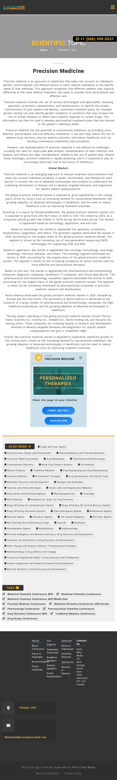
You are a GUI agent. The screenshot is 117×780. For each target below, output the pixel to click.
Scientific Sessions (66, 655)
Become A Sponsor (66, 670)
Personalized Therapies (47, 476)
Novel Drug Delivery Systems (57, 464)
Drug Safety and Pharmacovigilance (26, 493)
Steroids (61, 523)
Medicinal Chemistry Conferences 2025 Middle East (37, 599)
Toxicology (88, 493)
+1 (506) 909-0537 (96, 39)
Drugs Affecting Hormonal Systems (25, 511)
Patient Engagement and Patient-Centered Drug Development (40, 563)
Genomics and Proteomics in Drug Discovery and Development (40, 540)
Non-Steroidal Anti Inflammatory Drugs (27, 523)
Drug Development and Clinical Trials (88, 476)
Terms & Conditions (47, 773)
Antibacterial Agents (100, 511)
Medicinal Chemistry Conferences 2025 (30, 594)
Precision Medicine (16, 476)
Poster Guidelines (36, 668)
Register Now (58, 421)
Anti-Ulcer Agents (102, 517)
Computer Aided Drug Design (22, 459)
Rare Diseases (14, 499)
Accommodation (36, 661)
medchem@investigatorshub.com (25, 737)
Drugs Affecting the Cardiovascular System (30, 505)
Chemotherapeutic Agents (67, 511)
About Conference (36, 647)
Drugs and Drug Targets (53, 447)
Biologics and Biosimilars (69, 482)
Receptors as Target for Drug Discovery (51, 499)
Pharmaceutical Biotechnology (88, 459)
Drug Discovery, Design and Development (28, 453)
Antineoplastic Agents (18, 528)
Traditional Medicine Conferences (75, 613)
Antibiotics (79, 523)
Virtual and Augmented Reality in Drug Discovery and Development (42, 557)
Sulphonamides (69, 528)
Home (43, 50)
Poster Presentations (51, 675)
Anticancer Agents (42, 517)
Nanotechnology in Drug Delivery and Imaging (31, 552)
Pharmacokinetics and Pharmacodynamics (81, 453)
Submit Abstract (58, 410)
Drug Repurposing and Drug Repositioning (85, 470)
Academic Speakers (51, 659)
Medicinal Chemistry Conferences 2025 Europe (81, 604)
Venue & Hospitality (36, 655)
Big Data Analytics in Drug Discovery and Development (36, 569)
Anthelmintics (45, 528)
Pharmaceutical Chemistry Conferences (71, 609)
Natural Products (15, 470)
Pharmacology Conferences (23, 609)
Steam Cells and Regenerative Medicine (70, 488)
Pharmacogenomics (64, 493)
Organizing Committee (51, 651)
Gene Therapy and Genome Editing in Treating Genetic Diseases (41, 546)
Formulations (87, 464)
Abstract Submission (66, 647)
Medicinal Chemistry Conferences (81, 594)
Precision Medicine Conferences (26, 604)
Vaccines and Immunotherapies (23, 488)
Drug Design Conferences (22, 618)
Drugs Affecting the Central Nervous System (85, 505)
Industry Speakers (51, 667)
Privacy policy (73, 773)
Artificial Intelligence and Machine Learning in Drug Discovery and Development (49, 534)
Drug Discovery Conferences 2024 (27, 613)
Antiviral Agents (15, 517)
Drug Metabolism (55, 459)
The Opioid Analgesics (72, 517)
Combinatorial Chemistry (20, 464)
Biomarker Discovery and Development (27, 482)
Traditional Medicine (43, 470)
